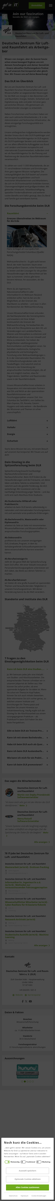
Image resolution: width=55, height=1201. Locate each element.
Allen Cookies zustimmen (27, 1187)
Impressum (24, 1196)
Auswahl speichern (27, 1171)
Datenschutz (13, 1196)
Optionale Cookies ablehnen (28, 1179)
